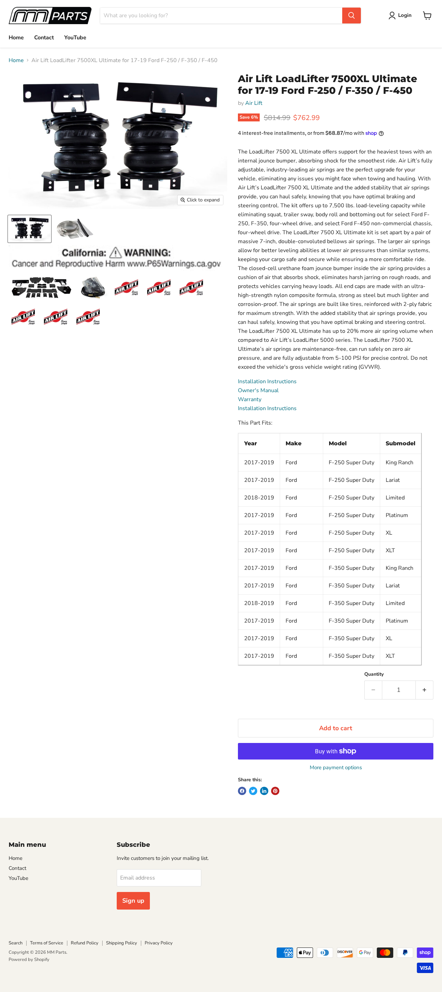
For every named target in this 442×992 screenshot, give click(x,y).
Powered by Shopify (29, 959)
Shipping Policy (121, 943)
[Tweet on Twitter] (253, 791)
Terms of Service (46, 943)
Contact (44, 37)
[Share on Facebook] (242, 791)
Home (16, 37)
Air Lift (253, 103)
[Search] (351, 15)
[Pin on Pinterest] (275, 791)
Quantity (374, 674)
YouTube (75, 37)
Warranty (249, 399)
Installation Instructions (267, 381)
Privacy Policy (159, 943)
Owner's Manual (258, 390)
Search (15, 943)
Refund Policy (84, 943)
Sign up (133, 900)
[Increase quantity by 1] (424, 690)
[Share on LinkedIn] (264, 791)
